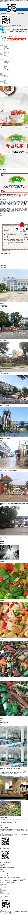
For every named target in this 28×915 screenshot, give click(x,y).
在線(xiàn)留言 (5, 83)
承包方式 (4, 58)
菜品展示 (1, 74)
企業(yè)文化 (5, 47)
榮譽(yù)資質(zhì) (3, 49)
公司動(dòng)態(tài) (6, 76)
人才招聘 (4, 82)
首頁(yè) (4, 887)
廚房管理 (4, 60)
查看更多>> (2, 263)
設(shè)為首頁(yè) (15, 25)
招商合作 (1, 54)
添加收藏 (19, 25)
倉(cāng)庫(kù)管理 (6, 61)
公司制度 (1, 73)
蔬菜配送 (4, 67)
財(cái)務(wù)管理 (6, 70)
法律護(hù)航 (5, 72)
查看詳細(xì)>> (2, 213)
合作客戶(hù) (2, 53)
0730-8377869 (10, 26)
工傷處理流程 (5, 65)
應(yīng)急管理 (5, 63)
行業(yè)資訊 (5, 77)
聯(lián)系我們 (2, 81)
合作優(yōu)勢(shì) (6, 56)
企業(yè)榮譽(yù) (6, 52)
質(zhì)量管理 (5, 66)
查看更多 (1, 825)
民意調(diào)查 (5, 69)
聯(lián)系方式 (5, 84)
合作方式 (4, 55)
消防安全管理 (5, 62)
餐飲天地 (4, 79)
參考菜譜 (4, 80)
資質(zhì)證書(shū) (6, 51)
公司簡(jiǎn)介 (5, 46)
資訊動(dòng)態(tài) (3, 75)
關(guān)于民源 (2, 45)
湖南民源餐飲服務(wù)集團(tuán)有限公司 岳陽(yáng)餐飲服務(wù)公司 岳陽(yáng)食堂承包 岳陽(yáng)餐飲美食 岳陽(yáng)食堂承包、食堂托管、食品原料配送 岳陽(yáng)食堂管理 (14, 830)
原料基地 (4, 68)
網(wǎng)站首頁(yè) (3, 44)
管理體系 (1, 59)
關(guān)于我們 (5, 890)
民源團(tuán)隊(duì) (6, 48)
